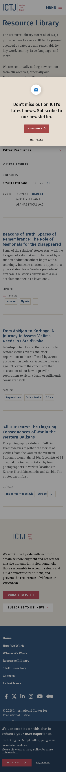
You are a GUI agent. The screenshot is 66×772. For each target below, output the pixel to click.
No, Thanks (36, 140)
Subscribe (35, 128)
